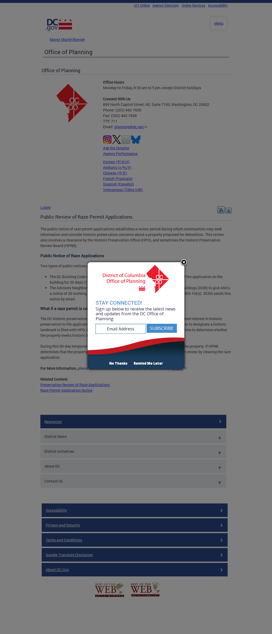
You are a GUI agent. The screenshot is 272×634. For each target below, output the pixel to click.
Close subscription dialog (184, 263)
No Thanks (118, 363)
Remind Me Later (148, 363)
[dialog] (136, 315)
